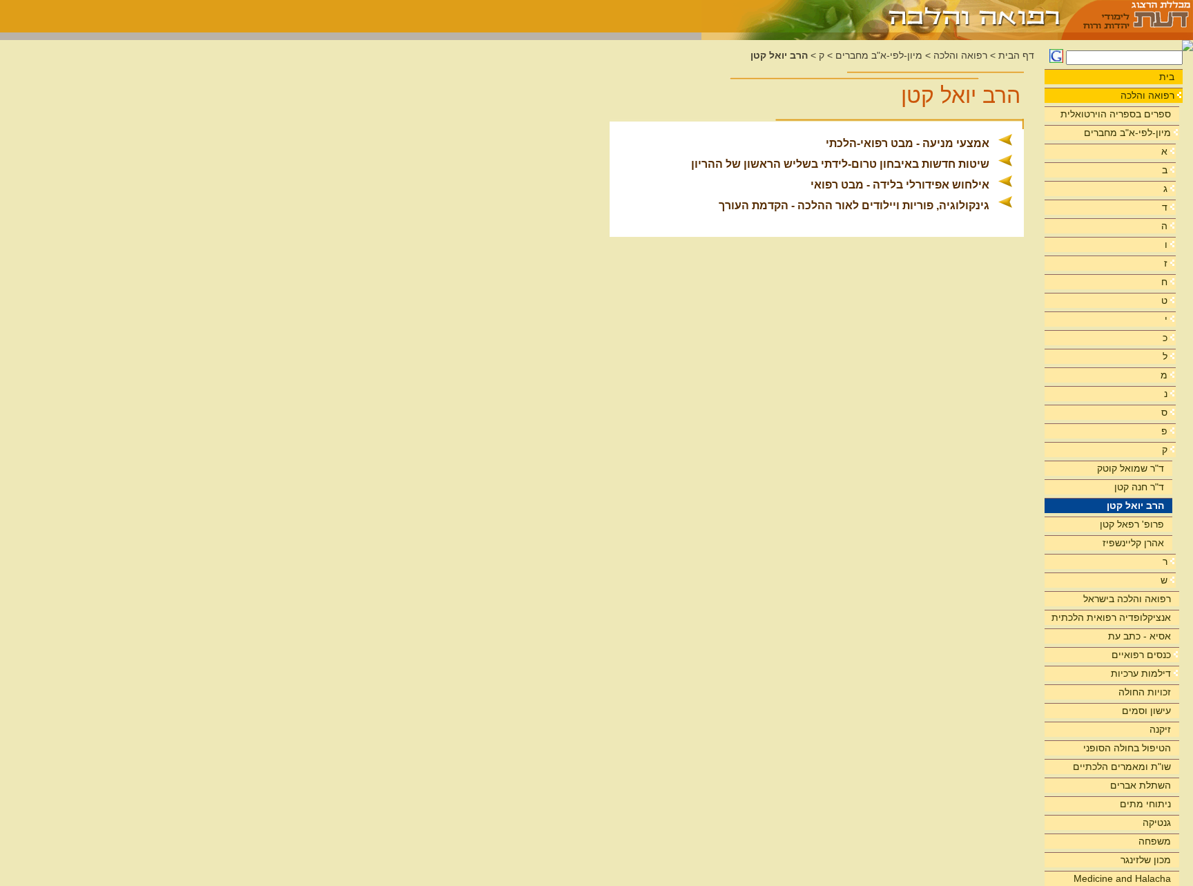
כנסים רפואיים (1141, 654)
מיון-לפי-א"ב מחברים (1127, 132)
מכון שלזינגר (1146, 859)
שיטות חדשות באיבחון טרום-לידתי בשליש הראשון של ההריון (840, 164)
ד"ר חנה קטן (1139, 486)
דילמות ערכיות (1141, 673)
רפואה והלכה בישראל (1127, 598)
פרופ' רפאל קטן (1132, 524)
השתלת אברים (1140, 785)
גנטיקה (1157, 822)
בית (1166, 76)
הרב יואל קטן (1135, 505)
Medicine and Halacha (1122, 878)
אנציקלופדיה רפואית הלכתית (1111, 617)
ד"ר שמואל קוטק (1130, 468)
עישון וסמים (1146, 710)
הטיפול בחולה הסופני (1127, 747)
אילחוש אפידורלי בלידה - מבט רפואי (900, 185)
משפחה (1154, 841)
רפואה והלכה (1147, 95)
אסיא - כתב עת (1139, 636)
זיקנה (1160, 729)
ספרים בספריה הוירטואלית (1115, 113)
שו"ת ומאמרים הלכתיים (1122, 766)
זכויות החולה (1144, 691)
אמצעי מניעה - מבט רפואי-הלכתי (907, 143)
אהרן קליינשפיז (1133, 542)
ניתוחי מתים (1145, 803)
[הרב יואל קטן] (882, 16)
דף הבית (1016, 55)
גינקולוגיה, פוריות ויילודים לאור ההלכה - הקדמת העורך (854, 205)
